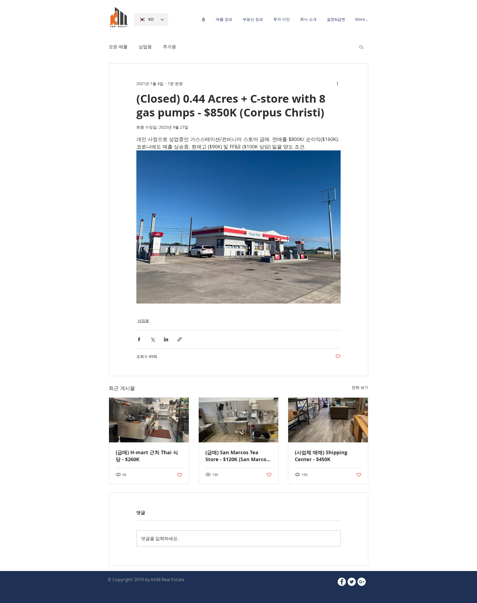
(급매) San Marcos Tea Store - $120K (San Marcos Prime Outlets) (237, 456)
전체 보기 (360, 387)
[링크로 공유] (179, 339)
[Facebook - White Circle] (342, 582)
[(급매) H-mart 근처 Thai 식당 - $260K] (149, 420)
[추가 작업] (337, 83)
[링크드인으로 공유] (166, 339)
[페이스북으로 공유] (139, 339)
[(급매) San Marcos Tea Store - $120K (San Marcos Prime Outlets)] (239, 420)
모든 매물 (118, 47)
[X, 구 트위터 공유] (152, 339)
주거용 (169, 47)
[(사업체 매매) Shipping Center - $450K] (328, 420)
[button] (223, 19)
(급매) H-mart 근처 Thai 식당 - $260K (147, 456)
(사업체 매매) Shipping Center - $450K (321, 456)
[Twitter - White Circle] (352, 582)
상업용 (145, 47)
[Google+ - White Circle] (361, 582)
